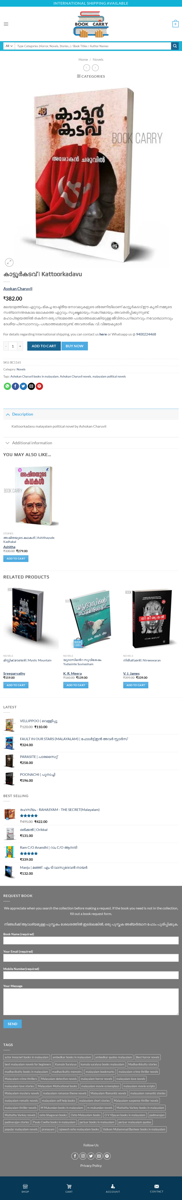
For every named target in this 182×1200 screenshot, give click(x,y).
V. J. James (131, 673)
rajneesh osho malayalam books (79, 1129)
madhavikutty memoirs (67, 1071)
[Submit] (175, 46)
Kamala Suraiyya (66, 1064)
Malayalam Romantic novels (108, 1093)
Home (83, 59)
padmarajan (156, 1115)
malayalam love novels (130, 1079)
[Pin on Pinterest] (39, 386)
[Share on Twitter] (23, 386)
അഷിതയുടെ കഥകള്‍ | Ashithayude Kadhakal (28, 540)
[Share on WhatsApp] (7, 386)
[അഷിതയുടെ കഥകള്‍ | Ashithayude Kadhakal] (31, 496)
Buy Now (74, 346)
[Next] (178, 641)
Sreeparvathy (14, 673)
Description (22, 414)
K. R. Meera (72, 673)
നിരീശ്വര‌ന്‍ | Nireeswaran (142, 660)
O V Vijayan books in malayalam (125, 1115)
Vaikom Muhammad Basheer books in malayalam (134, 1129)
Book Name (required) (18, 934)
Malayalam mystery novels (22, 1093)
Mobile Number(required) (21, 969)
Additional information (32, 442)
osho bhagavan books (53, 1115)
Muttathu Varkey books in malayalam (140, 1107)
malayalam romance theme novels (65, 1093)
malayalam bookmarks (100, 1071)
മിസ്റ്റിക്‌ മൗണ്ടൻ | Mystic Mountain (27, 660)
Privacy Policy (91, 1165)
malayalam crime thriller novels (138, 1071)
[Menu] (6, 23)
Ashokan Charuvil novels (75, 376)
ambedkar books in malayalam (72, 1057)
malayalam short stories (94, 1100)
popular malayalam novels (21, 1129)
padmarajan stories (17, 1122)
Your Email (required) (18, 951)
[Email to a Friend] (31, 386)
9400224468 (146, 334)
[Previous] (3, 641)
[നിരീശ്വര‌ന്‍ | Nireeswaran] (151, 618)
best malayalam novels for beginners (28, 1064)
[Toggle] (7, 414)
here (103, 334)
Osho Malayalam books (86, 1115)
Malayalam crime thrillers (21, 1079)
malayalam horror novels (96, 1079)
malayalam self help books (58, 1100)
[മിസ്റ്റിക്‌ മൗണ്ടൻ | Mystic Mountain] (31, 618)
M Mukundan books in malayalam (62, 1107)
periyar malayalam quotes (134, 1122)
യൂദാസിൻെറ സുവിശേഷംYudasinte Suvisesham (82, 662)
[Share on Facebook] (15, 386)
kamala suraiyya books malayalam (102, 1064)
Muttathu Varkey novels (20, 1115)
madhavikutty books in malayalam (26, 1071)
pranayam (48, 1129)
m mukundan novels (100, 1107)
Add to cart (44, 346)
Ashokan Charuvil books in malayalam (34, 376)
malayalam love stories (19, 1086)
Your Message (12, 986)
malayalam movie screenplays (100, 1086)
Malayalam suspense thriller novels (136, 1100)
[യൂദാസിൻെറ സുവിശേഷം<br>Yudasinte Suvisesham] (91, 618)
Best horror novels (147, 1057)
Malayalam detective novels (59, 1079)
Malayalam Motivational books (57, 1086)
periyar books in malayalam (96, 1122)
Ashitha (9, 547)
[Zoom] (9, 262)
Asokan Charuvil (17, 288)
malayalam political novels (109, 376)
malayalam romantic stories (148, 1093)
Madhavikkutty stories (142, 1064)
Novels (98, 59)
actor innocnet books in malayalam (27, 1057)
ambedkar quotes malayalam (113, 1057)
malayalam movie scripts (139, 1086)
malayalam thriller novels (21, 1107)
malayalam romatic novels (21, 1100)
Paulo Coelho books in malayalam (54, 1122)
